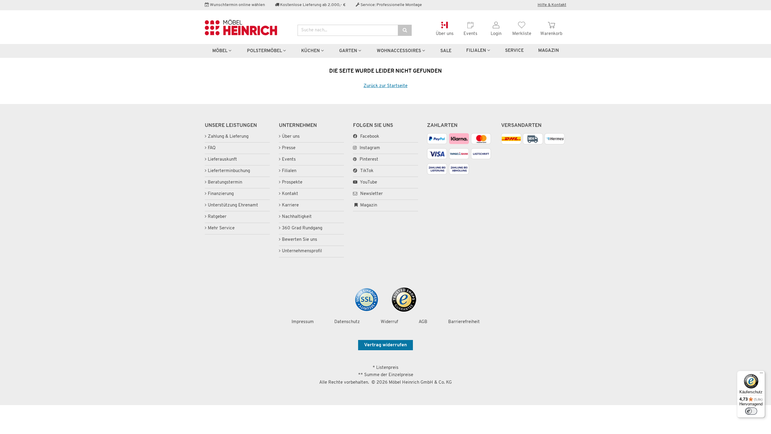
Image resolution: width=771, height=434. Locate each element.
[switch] (751, 411)
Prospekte (292, 182)
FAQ (212, 148)
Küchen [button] (311, 51)
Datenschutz (347, 322)
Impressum (303, 322)
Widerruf (389, 322)
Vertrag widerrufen (385, 345)
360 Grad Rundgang (302, 228)
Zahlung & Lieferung (228, 136)
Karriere (290, 205)
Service (514, 50)
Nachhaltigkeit (297, 217)
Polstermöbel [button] (265, 51)
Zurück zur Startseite (385, 86)
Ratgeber (217, 217)
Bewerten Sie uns (299, 239)
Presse (288, 148)
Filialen (476, 50)
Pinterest (369, 159)
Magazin (368, 205)
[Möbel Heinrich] (247, 27)
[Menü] (761, 374)
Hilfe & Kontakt (552, 5)
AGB (423, 322)
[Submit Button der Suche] (405, 30)
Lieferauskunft (222, 159)
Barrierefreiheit (464, 322)
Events (289, 159)
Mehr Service (221, 228)
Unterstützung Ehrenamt (233, 205)
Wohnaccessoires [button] (399, 51)
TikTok (366, 171)
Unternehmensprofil (302, 251)
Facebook (369, 136)
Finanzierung (221, 194)
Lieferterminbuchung (229, 171)
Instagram (370, 148)
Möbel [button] (220, 51)
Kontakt (290, 194)
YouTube (368, 182)
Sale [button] (445, 51)
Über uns (291, 136)
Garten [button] (348, 51)
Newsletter (371, 194)
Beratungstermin (225, 182)
